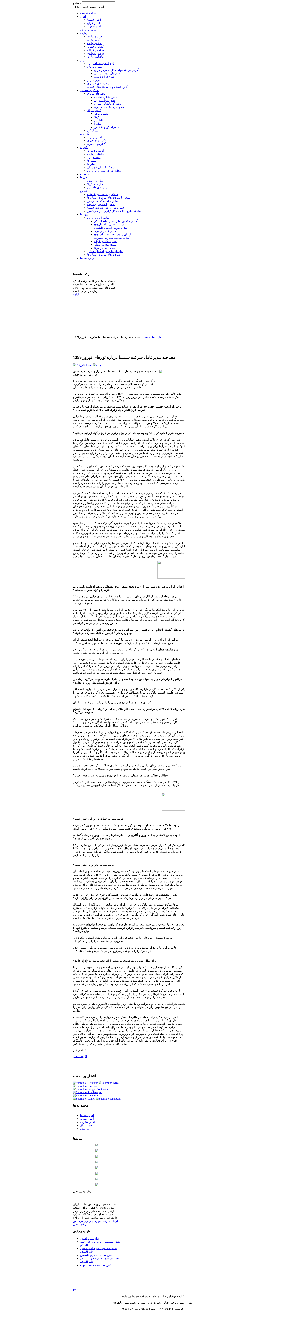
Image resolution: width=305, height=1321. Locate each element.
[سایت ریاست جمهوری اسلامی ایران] (96, 1151)
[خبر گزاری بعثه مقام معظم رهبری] (96, 1168)
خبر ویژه (85, 1128)
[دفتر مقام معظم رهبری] (96, 1145)
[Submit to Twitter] (84, 1098)
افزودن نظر (80, 1056)
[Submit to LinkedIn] (108, 1098)
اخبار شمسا (149, 336)
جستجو (77, 3)
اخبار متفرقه (87, 1122)
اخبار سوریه (87, 1118)
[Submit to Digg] (109, 1082)
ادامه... (77, 294)
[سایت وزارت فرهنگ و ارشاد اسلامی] (96, 1162)
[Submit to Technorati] (86, 1095)
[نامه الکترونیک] (82, 365)
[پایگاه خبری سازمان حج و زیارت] (96, 1173)
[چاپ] (97, 365)
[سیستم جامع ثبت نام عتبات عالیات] (96, 1179)
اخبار (160, 336)
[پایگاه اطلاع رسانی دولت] (96, 1156)
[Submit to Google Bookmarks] (91, 1089)
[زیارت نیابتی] (96, 1185)
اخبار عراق (86, 1125)
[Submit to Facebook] (85, 1085)
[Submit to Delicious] (86, 1082)
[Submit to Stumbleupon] (87, 1092)
